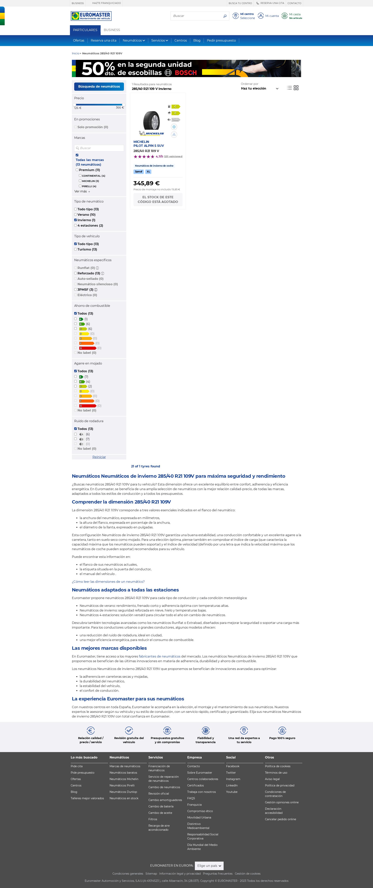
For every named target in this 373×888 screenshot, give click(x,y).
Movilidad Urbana (199, 817)
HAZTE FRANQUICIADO (106, 3)
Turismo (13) (87, 249)
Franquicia (194, 804)
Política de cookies (277, 766)
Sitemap (151, 873)
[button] (97, 268)
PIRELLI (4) (89, 186)
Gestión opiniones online (282, 802)
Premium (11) (89, 170)
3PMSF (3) (85, 289)
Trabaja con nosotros (201, 792)
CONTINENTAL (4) (93, 175)
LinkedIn (232, 785)
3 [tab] (192, 73)
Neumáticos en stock (124, 798)
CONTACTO (294, 3)
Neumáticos (132, 40)
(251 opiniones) (173, 156)
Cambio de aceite (160, 813)
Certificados (195, 785)
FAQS (191, 798)
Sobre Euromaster (199, 772)
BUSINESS (78, 3)
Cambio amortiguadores (165, 800)
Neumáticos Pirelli (122, 785)
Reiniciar (99, 457)
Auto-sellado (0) (91, 279)
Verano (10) (87, 215)
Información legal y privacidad (180, 873)
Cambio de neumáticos (164, 787)
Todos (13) (85, 313)
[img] (120, 148)
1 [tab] (181, 73)
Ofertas (78, 40)
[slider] (74, 104)
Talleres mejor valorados (87, 798)
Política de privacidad (279, 785)
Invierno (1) (86, 220)
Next (298, 68)
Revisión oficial (158, 793)
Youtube (231, 792)
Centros (180, 40)
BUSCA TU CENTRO (240, 3)
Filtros (152, 819)
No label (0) (87, 353)
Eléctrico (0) (87, 295)
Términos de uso (276, 772)
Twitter (231, 772)
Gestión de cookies (248, 873)
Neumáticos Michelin (124, 779)
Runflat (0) (86, 268)
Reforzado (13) (89, 273)
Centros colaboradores (202, 779)
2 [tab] (186, 73)
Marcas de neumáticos (125, 766)
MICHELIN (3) (90, 181)
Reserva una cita (103, 40)
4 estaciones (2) (90, 225)
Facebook (232, 766)
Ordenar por (249, 84)
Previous (75, 68)
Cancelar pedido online (280, 819)
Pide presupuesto (82, 772)
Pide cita (77, 766)
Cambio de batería (160, 806)
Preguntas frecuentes (218, 873)
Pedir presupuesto (221, 40)
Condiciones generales (127, 873)
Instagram (233, 779)
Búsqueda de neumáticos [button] (99, 86)
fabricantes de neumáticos (159, 656)
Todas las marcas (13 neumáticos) (90, 162)
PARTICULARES (85, 30)
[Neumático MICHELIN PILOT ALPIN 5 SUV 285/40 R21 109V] (151, 118)
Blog (196, 40)
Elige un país (207, 866)
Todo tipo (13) (88, 209)
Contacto (193, 766)
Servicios (158, 40)
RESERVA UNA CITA (272, 3)
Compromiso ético (200, 811)
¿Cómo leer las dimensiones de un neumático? (108, 582)
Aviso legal (272, 779)
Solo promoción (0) (93, 127)
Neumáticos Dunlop (123, 792)
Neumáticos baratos (123, 772)
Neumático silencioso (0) (98, 284)
